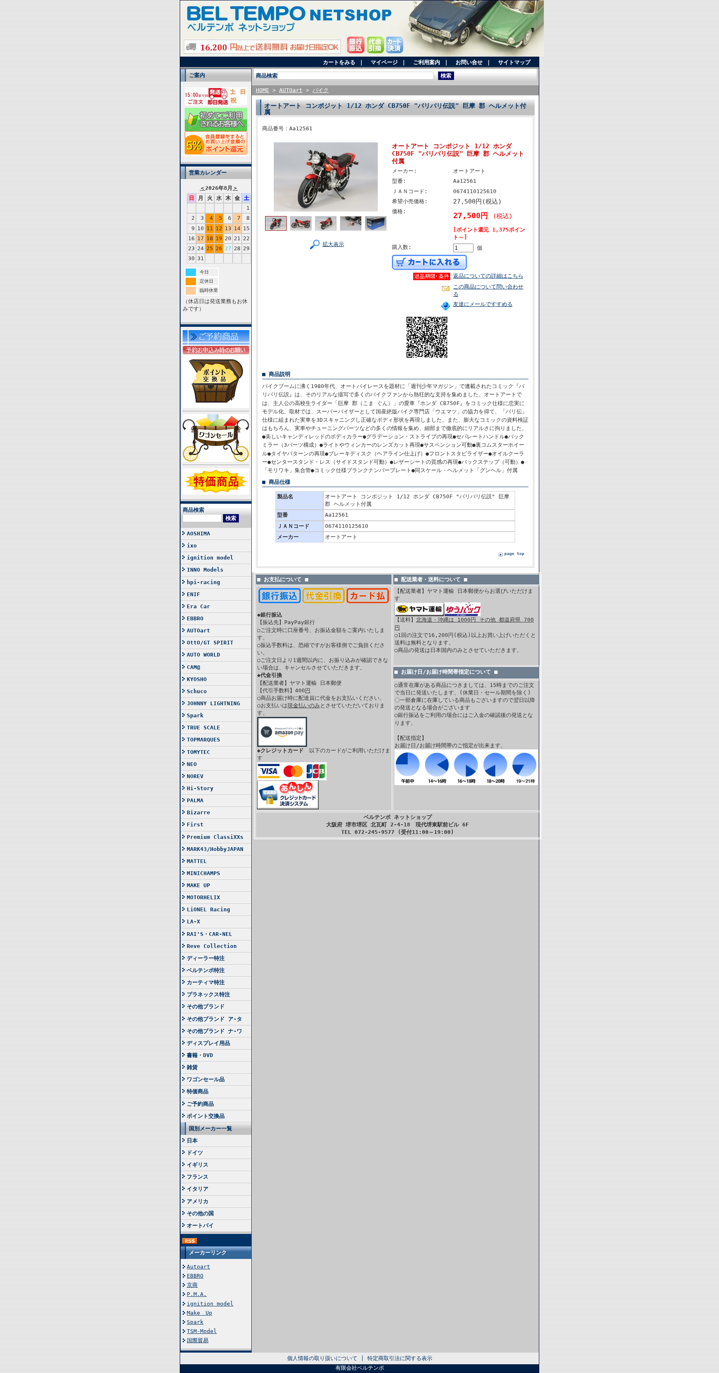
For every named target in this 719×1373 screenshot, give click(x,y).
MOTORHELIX (203, 897)
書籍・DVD (200, 1055)
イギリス (197, 1165)
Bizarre (198, 812)
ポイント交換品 (206, 1116)
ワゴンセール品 (206, 1079)
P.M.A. (197, 1294)
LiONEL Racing (208, 909)
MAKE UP (198, 885)
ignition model (210, 558)
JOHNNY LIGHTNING (213, 703)
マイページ (384, 62)
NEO (192, 764)
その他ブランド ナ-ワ (214, 1031)
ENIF (193, 594)
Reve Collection (212, 946)
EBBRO (195, 618)
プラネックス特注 (208, 994)
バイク (320, 90)
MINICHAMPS (203, 873)
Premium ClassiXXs (215, 837)
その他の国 (200, 1213)
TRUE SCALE (203, 727)
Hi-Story (200, 788)
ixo (192, 545)
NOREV (195, 776)
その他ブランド (206, 1006)
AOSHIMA (198, 533)
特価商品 (197, 1091)
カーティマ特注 (206, 982)
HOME (262, 90)
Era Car (198, 606)
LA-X (193, 921)
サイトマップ (514, 62)
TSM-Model (202, 1331)
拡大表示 (333, 244)
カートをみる (339, 62)
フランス (197, 1177)
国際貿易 (197, 1340)
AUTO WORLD (203, 655)
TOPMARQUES (203, 739)
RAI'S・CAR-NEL (209, 934)
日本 (192, 1140)
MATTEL (197, 861)
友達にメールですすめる (483, 304)
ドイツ (195, 1152)
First (195, 824)
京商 (192, 1285)
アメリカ (197, 1201)
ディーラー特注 (206, 958)
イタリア (197, 1189)
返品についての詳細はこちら (488, 276)
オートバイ (200, 1225)
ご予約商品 (200, 1104)
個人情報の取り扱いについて (322, 1358)
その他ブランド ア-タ (214, 1019)
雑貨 (192, 1067)
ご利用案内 (426, 62)
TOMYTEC (198, 752)
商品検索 (193, 510)
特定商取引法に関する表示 (399, 1358)
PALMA (195, 800)
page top (514, 553)
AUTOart (198, 630)
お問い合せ (469, 62)
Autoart (198, 1267)
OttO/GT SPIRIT (210, 642)
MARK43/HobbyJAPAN (215, 849)
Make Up (199, 1313)
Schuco (197, 691)
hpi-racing (203, 582)
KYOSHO (197, 679)
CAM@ (193, 667)
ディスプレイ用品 (208, 1043)
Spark (195, 715)
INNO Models (205, 570)
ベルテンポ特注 (206, 970)
